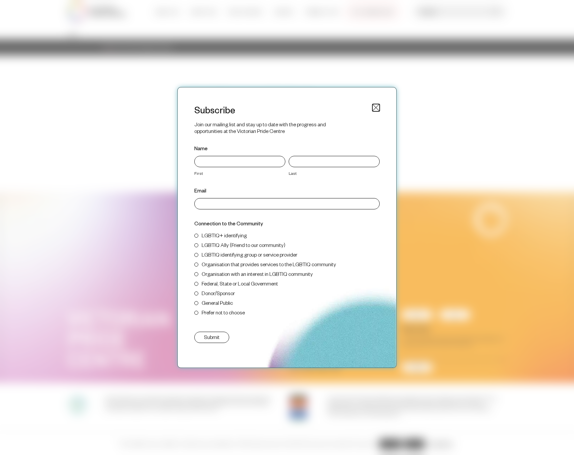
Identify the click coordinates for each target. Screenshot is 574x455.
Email (200, 190)
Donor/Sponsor (218, 293)
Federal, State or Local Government (240, 283)
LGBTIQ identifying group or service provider (249, 254)
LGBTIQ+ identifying (224, 235)
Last (293, 173)
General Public (217, 302)
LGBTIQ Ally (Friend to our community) (243, 245)
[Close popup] (376, 107)
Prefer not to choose (223, 312)
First (198, 173)
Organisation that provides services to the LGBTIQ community (269, 264)
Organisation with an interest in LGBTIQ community (257, 274)
